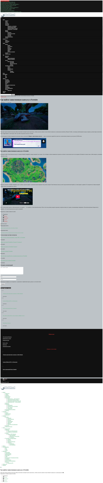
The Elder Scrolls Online (9, 65)
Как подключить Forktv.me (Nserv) (7, 10)
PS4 (6, 76)
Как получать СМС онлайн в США (7, 8)
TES (3, 55)
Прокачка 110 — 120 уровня (12, 29)
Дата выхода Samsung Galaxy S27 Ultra (8, 5)
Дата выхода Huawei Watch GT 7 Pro (7, 3)
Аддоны (7, 395)
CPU (6, 456)
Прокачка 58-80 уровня (12, 27)
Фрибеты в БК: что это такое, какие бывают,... (9, 4)
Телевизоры (7, 87)
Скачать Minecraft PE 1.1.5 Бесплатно (10, 362)
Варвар (9, 45)
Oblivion (6, 57)
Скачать (7, 410)
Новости (6, 20)
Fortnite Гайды (13, 95)
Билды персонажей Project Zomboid (9, 308)
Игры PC (7, 455)
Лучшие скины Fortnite (6, 251)
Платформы (5, 74)
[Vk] (1, 390)
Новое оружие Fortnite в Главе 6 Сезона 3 (11, 242)
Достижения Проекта (7, 336)
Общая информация (11, 58)
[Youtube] (0, 390)
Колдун (9, 47)
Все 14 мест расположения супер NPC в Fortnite (12, 237)
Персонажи (7, 41)
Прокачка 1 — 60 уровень (12, 26)
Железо (6, 89)
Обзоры (4, 78)
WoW (4, 19)
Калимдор (9, 32)
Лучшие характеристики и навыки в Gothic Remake (13, 293)
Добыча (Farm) (8, 426)
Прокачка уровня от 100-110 (12, 28)
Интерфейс (12, 62)
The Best (6, 86)
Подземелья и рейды (9, 36)
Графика (11, 71)
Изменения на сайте (7, 338)
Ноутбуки (7, 79)
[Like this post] (1, 224)
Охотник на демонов (11, 51)
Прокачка (7, 25)
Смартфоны (7, 80)
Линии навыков (11, 441)
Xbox (6, 77)
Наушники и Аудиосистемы (11, 457)
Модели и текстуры (13, 63)
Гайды (6, 21)
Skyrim (6, 60)
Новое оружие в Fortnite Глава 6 (8, 246)
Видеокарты (7, 81)
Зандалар (9, 35)
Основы (7, 425)
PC (5, 75)
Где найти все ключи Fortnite (7, 260)
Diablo (4, 43)
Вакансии (5, 344)
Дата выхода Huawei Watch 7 (6, 6)
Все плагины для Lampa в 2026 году (7, 2)
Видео (4, 92)
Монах (9, 50)
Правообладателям (6, 346)
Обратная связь (6, 340)
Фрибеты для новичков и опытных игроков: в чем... (11, 11)
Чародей (9, 49)
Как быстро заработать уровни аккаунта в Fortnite (13, 256)
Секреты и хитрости (11, 59)
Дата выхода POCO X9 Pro (5, 9)
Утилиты (11, 64)
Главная (2, 95)
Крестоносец (10, 46)
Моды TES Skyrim (11, 61)
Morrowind (7, 56)
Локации (6, 31)
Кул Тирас (9, 34)
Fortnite (8, 95)
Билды (6, 44)
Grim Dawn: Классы (7, 323)
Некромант (10, 48)
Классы (6, 30)
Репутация (7, 396)
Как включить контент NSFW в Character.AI (9, 7)
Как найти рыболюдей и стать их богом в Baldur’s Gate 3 (14, 315)
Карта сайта (5, 342)
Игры (4, 73)
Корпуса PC (10, 90)
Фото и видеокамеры (9, 88)
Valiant (6, 102)
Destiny (4, 411)
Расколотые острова (11, 33)
